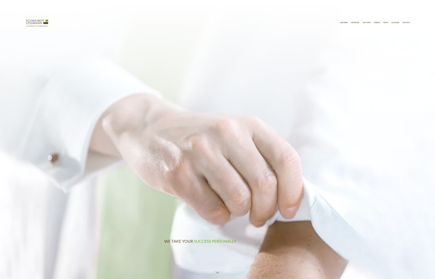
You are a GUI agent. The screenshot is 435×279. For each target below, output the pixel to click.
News (385, 22)
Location (395, 22)
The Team (366, 22)
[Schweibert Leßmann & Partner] (37, 26)
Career (377, 22)
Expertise (355, 22)
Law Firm (344, 22)
